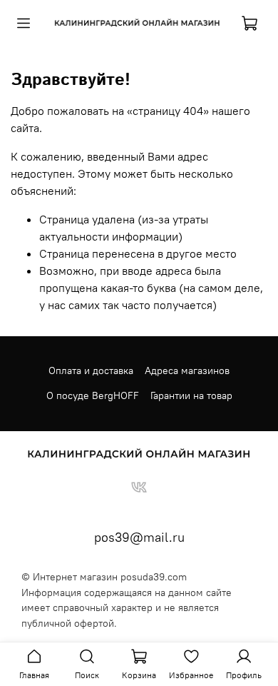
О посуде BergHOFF (92, 395)
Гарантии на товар (191, 395)
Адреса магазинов (187, 370)
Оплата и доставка (90, 370)
